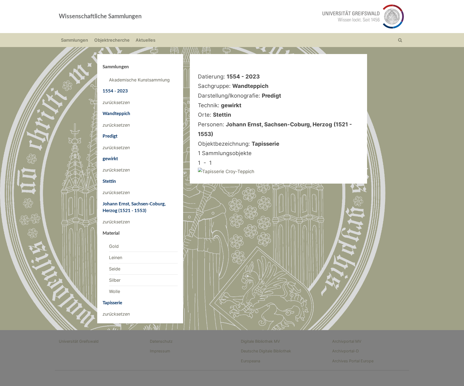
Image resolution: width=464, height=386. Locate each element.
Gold (114, 246)
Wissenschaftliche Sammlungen (100, 16)
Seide (114, 268)
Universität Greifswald (79, 341)
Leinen (115, 257)
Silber (115, 280)
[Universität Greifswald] (308, 16)
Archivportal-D (345, 351)
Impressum (160, 351)
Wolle (114, 291)
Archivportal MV (346, 341)
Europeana (250, 361)
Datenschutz (161, 341)
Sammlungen (74, 40)
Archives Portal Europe (353, 361)
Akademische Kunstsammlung (139, 80)
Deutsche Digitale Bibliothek (266, 351)
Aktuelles (145, 40)
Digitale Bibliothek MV (260, 341)
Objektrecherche (112, 40)
